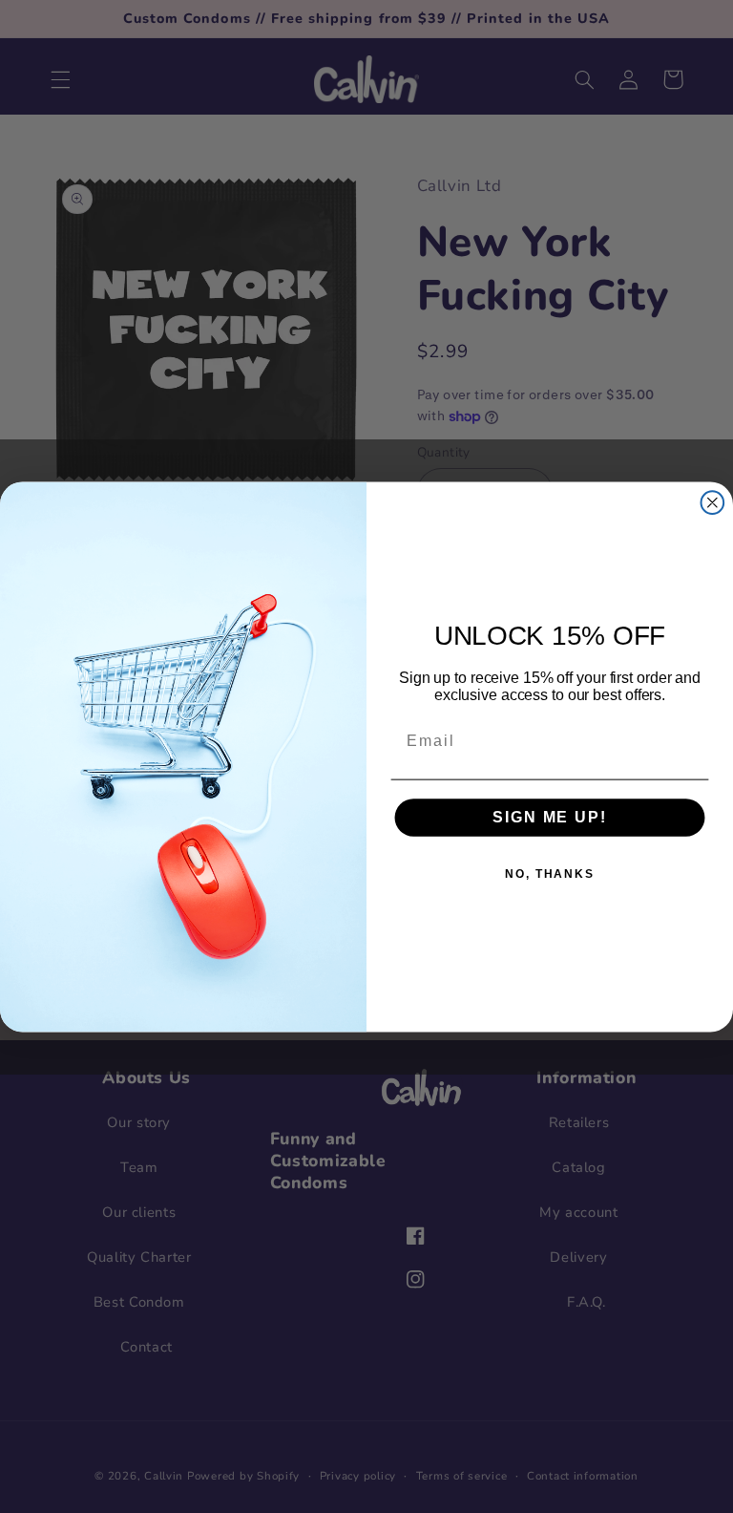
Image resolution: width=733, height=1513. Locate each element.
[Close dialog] (713, 502)
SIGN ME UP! (549, 817)
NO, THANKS (550, 874)
